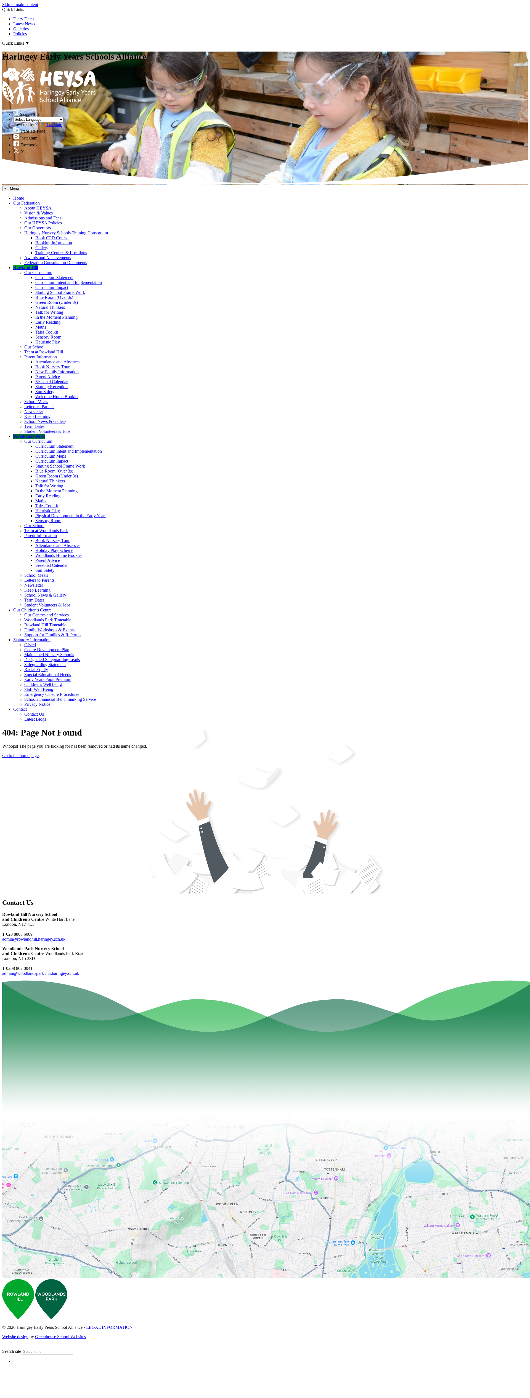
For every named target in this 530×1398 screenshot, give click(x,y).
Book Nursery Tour (52, 366)
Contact (20, 709)
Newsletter (33, 411)
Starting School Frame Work (60, 292)
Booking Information (53, 242)
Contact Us (34, 714)
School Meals (36, 401)
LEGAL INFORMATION (109, 1327)
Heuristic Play (47, 342)
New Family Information (57, 371)
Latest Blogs (35, 719)
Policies (20, 33)
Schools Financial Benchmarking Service (60, 699)
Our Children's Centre (32, 610)
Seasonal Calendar (51, 381)
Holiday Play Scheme (54, 550)
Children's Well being (43, 684)
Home (18, 198)
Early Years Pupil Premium (47, 679)
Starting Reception (51, 386)
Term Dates (34, 426)
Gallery (41, 247)
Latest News (24, 24)
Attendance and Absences (57, 361)
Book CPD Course (51, 237)
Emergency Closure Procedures (51, 694)
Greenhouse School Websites (60, 1336)
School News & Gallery (45, 421)
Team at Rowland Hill (43, 352)
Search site (11, 1351)
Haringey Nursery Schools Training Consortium (66, 232)
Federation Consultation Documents (55, 262)
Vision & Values (38, 213)
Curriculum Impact (51, 287)
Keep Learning (37, 416)
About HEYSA (38, 208)
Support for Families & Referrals (52, 634)
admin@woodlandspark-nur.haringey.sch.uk (40, 973)
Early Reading (47, 322)
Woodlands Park (29, 436)
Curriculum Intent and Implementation (68, 282)
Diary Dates (23, 19)
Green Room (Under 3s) (56, 302)
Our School (34, 347)
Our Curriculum (38, 272)
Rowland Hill (25, 267)
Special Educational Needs (47, 674)
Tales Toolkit (46, 332)
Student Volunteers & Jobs (47, 431)
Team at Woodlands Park (46, 530)
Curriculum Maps (50, 456)
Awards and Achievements (47, 257)
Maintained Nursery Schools (49, 654)
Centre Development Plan (46, 649)
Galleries (21, 28)
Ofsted (30, 644)
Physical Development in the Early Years (70, 515)
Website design (15, 1336)
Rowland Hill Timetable (45, 624)
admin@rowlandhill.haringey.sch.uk (33, 939)
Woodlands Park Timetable (47, 620)
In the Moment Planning (56, 317)
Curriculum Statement (54, 277)
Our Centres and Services (46, 615)
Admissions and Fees (42, 218)
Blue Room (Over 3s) (54, 297)
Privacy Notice (37, 704)
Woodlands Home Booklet (58, 555)
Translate (54, 124)
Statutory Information (32, 639)
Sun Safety (44, 391)
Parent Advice (47, 376)
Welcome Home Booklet (56, 396)
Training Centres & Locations (61, 252)
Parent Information (40, 357)
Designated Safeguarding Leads (52, 659)
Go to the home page (20, 755)
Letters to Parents (39, 406)
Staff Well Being (38, 689)
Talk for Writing (49, 312)
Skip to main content (20, 4)
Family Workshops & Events (49, 629)
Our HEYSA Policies (43, 223)
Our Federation (26, 203)
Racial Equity (36, 669)
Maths (40, 327)
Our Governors (37, 228)
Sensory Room (48, 337)
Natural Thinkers (50, 307)
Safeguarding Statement (45, 664)
